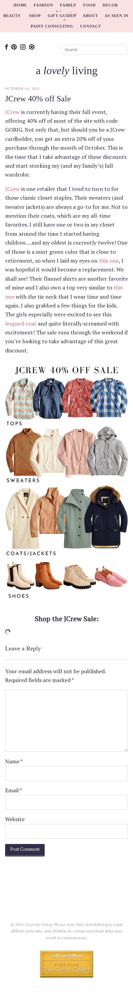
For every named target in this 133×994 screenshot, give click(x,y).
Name (14, 761)
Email (13, 790)
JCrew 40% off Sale (38, 98)
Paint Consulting (52, 26)
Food (89, 5)
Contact (90, 26)
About (90, 16)
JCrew (12, 112)
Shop (35, 16)
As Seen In (117, 16)
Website (15, 819)
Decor (110, 5)
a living (67, 70)
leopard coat (20, 323)
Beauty (12, 16)
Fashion (43, 5)
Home (20, 5)
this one (109, 260)
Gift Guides (62, 16)
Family (68, 5)
